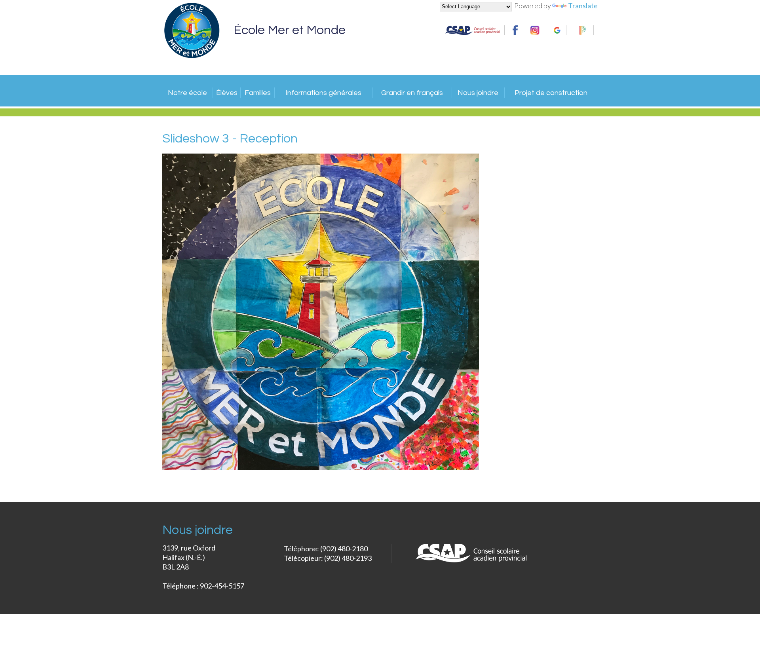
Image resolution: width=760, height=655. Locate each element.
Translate (583, 5)
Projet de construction (551, 93)
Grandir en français (412, 93)
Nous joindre (478, 93)
